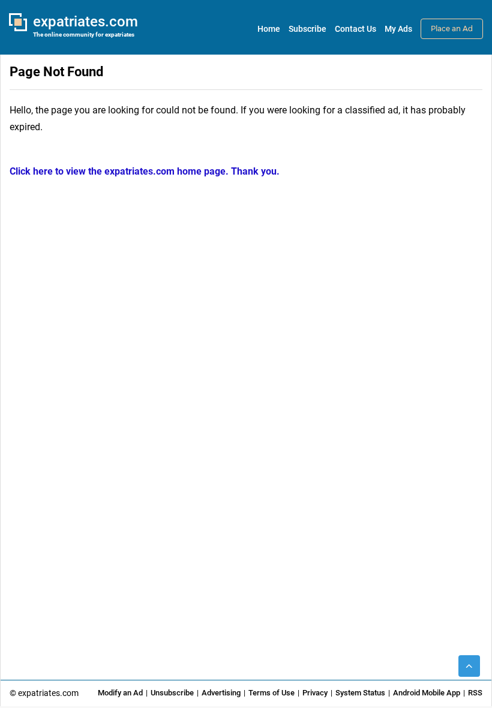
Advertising (221, 692)
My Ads (398, 29)
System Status (360, 692)
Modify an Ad (120, 692)
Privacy (315, 692)
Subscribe (307, 29)
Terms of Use (271, 692)
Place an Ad (452, 28)
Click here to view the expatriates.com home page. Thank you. (145, 171)
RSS (475, 692)
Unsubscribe (172, 692)
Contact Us (355, 29)
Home (268, 29)
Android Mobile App (426, 692)
